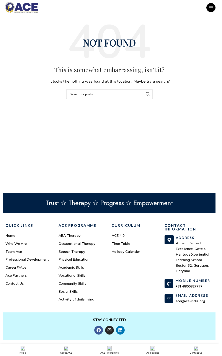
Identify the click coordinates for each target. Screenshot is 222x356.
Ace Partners (16, 275)
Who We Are (16, 243)
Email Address (191, 296)
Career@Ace (15, 267)
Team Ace (13, 251)
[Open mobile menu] (211, 7)
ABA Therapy (70, 235)
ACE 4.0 (118, 235)
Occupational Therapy (77, 243)
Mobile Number (192, 280)
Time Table (121, 243)
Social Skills (68, 291)
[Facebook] (98, 330)
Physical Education (74, 259)
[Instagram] (109, 330)
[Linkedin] (120, 330)
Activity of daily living (76, 299)
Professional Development (27, 259)
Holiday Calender (126, 251)
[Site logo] (21, 7)
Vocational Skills (72, 275)
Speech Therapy (72, 251)
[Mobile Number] (169, 283)
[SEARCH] (148, 94)
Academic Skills (71, 267)
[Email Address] (169, 298)
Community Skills (72, 283)
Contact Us (14, 283)
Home (10, 235)
